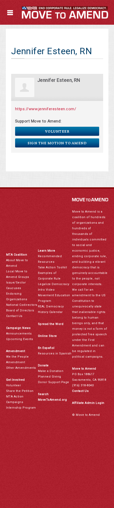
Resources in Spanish (55, 353)
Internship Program (21, 407)
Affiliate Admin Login (88, 403)
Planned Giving (49, 376)
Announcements (19, 333)
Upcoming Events (19, 339)
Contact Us (14, 316)
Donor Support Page (53, 382)
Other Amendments (21, 368)
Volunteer (57, 131)
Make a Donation (51, 371)
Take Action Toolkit (52, 267)
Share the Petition (20, 391)
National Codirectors (21, 305)
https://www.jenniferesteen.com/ (45, 109)
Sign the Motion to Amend (57, 143)
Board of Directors (20, 310)
